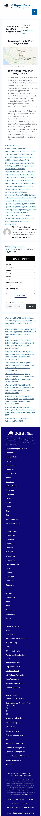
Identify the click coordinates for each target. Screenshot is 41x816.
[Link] (20, 711)
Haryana (9, 461)
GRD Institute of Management (17, 638)
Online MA (10, 543)
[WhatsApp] (20, 708)
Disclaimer (27, 775)
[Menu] (34, 12)
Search (30, 306)
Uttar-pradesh (11, 457)
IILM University (11, 642)
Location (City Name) (14, 283)
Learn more (28, 794)
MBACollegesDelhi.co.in (15, 675)
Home (7, 246)
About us (30, 799)
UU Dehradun (11, 634)
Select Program (12, 289)
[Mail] (20, 714)
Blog (9, 799)
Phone (8, 277)
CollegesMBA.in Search (14, 302)
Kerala (21, 246)
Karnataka (10, 482)
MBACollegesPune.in (14, 687)
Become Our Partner (14, 807)
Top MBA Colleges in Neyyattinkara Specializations (19, 221)
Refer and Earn (29, 807)
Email (8, 271)
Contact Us (14, 803)
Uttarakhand (10, 465)
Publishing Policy (16, 775)
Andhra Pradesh (12, 486)
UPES (8, 630)
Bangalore (10, 585)
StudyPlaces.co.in (12, 679)
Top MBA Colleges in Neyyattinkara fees (20, 204)
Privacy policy (19, 799)
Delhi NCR (9, 453)
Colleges (14, 246)
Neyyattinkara (12, 145)
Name (8, 265)
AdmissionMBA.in (12, 671)
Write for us (26, 803)
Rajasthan (9, 469)
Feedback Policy (26, 773)
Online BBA (10, 539)
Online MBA (10, 535)
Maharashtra (11, 473)
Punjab (8, 477)
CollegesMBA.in (20, 5)
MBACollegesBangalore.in (15, 683)
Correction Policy (14, 773)
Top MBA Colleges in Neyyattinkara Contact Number (19, 189)
